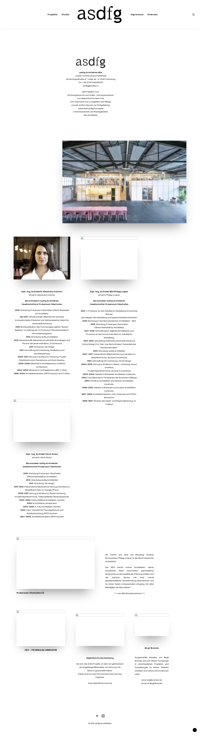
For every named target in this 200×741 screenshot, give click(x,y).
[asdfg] (100, 14)
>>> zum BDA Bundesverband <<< (129, 593)
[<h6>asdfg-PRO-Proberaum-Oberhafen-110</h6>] (56, 563)
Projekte (53, 14)
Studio (65, 14)
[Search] (193, 14)
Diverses (153, 14)
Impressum (137, 14)
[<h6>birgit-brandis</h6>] (152, 625)
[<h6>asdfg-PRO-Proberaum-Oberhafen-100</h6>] (124, 182)
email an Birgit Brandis (151, 683)
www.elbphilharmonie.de (100, 683)
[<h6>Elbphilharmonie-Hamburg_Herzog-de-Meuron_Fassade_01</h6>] (100, 630)
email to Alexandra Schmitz (42, 295)
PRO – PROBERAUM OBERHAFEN (41, 650)
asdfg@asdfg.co (91, 85)
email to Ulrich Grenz (42, 457)
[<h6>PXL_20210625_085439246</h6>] (41, 628)
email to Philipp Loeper (109, 295)
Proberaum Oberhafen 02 (30, 592)
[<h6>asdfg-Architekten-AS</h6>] (42, 258)
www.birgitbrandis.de (151, 680)
